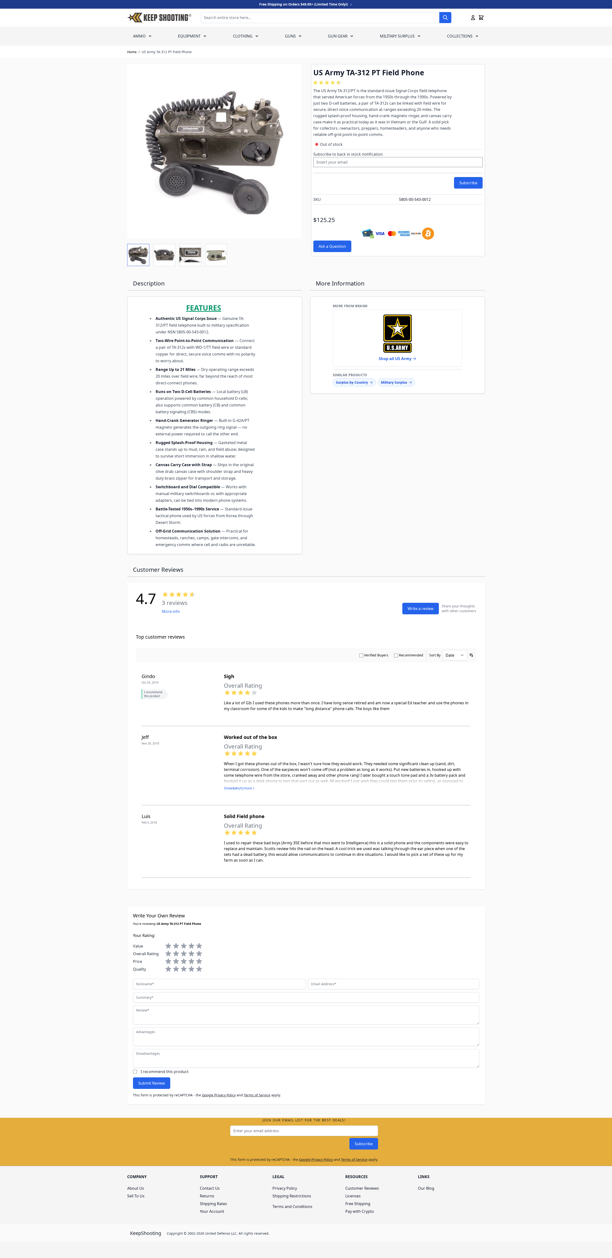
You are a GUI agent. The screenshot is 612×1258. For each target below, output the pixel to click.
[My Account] (473, 17)
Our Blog (426, 1188)
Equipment (189, 36)
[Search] (445, 17)
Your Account (212, 1211)
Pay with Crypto (359, 1211)
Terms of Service (257, 1095)
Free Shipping (357, 1203)
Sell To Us (136, 1196)
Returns (207, 1196)
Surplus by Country (352, 382)
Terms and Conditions (292, 1206)
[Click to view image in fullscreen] (214, 151)
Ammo (139, 36)
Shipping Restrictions (291, 1196)
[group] (327, 83)
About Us (135, 1188)
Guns (290, 36)
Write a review (421, 608)
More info (171, 611)
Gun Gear (337, 36)
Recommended (411, 655)
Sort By (435, 655)
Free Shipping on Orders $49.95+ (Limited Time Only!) (304, 4)
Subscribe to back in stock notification (348, 154)
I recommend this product (165, 1071)
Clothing (242, 36)
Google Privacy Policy (219, 1095)
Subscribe (364, 1143)
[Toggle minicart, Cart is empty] (481, 17)
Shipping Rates (213, 1203)
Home (132, 52)
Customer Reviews (362, 1188)
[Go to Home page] (159, 17)
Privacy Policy (284, 1188)
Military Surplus (397, 36)
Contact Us (210, 1188)
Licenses (353, 1196)
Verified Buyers (376, 655)
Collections (460, 36)
